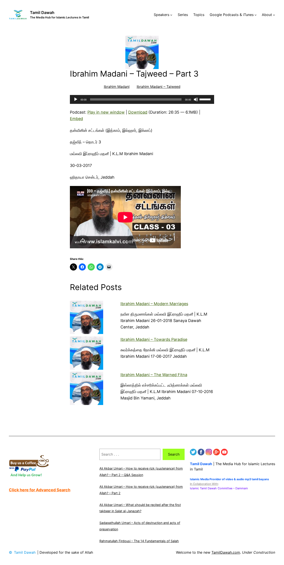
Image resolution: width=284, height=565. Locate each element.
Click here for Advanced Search (39, 490)
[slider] (205, 99)
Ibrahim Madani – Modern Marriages (154, 303)
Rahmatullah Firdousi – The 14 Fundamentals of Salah (139, 541)
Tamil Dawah (42, 12)
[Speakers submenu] (171, 15)
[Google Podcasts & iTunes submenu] (255, 15)
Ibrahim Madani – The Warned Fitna (153, 374)
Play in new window (106, 112)
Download (137, 112)
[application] (142, 99)
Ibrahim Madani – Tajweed (158, 86)
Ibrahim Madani (117, 86)
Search (173, 454)
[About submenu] (274, 15)
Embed (76, 118)
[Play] (75, 99)
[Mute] (196, 99)
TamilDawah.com (225, 552)
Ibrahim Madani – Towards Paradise (153, 339)
